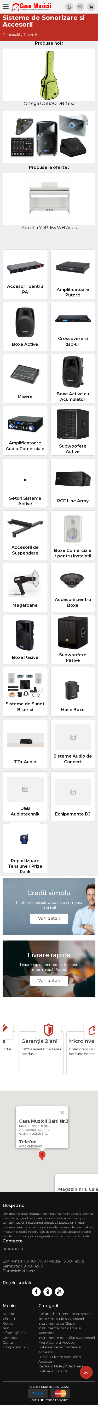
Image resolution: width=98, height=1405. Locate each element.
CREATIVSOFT (56, 1400)
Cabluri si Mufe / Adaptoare (61, 1366)
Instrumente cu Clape (56, 1323)
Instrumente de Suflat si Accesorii (66, 1338)
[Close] (62, 1112)
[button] (42, 1156)
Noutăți (9, 1314)
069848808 (13, 1249)
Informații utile (15, 1333)
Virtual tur (11, 1319)
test (6, 1328)
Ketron (8, 1323)
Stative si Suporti (52, 1371)
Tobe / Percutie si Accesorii (61, 1319)
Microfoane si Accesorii (57, 1342)
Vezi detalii (49, 918)
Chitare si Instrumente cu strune (65, 1314)
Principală (11, 34)
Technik (30, 34)
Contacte (11, 1338)
